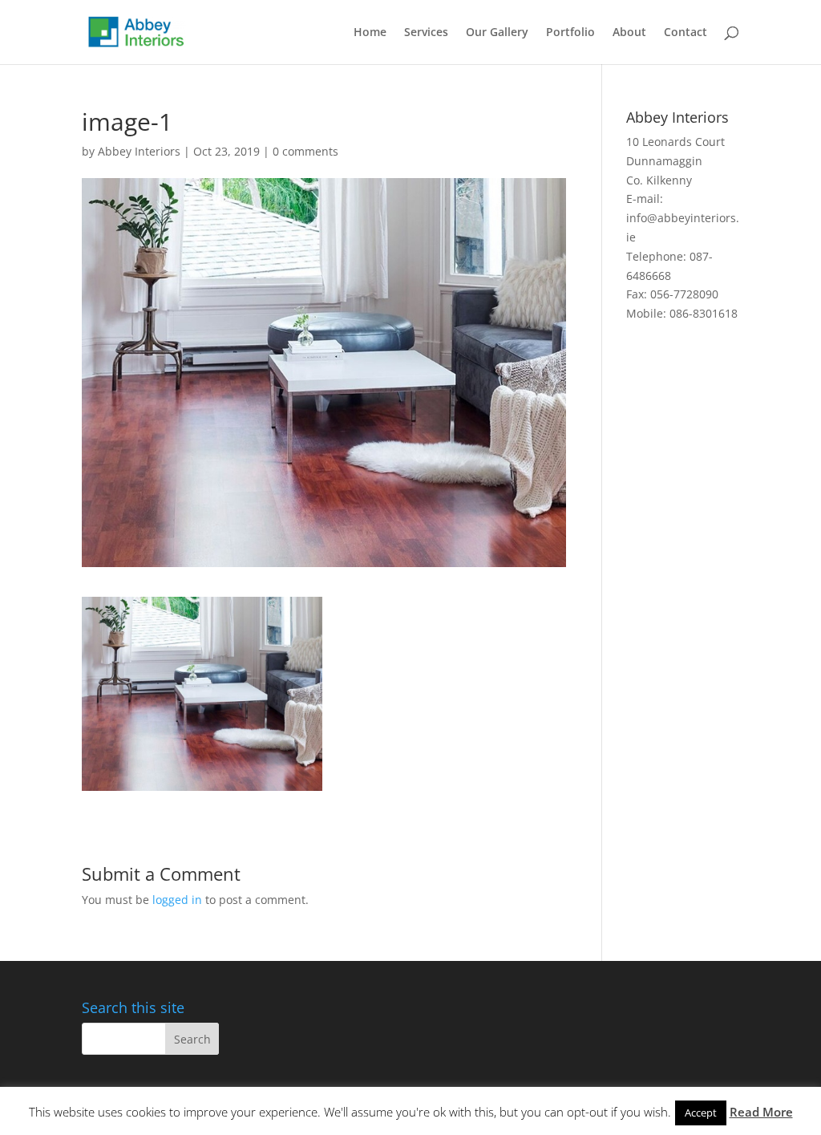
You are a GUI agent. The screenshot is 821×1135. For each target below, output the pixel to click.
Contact (685, 32)
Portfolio (570, 32)
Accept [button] (701, 1112)
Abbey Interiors (139, 151)
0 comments (305, 151)
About (629, 32)
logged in (177, 899)
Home (370, 32)
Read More (761, 1112)
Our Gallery (497, 32)
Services (426, 32)
